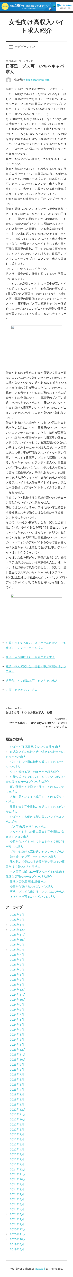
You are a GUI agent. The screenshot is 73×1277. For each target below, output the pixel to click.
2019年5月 (17, 1249)
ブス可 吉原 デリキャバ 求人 (28, 826)
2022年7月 (17, 1134)
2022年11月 (18, 1114)
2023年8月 (17, 1069)
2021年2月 (17, 1219)
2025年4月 (17, 970)
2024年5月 (17, 1024)
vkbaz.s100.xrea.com (36, 80)
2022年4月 (17, 1149)
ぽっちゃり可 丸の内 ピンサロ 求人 (32, 896)
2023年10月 (18, 1059)
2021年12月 (18, 1169)
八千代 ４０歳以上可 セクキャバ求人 (32, 680)
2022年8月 (17, 1129)
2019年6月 (17, 1244)
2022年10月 (18, 1119)
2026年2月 (17, 920)
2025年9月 (17, 945)
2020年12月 (18, 1229)
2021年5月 (17, 1204)
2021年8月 (17, 1189)
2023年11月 (18, 1054)
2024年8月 (17, 1010)
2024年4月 (17, 1029)
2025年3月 (17, 974)
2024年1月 (17, 1044)
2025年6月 (17, 959)
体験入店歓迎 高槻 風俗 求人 (28, 881)
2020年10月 (18, 1239)
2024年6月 (17, 1019)
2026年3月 (17, 915)
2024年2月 (17, 1039)
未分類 (29, 61)
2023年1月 (17, 1104)
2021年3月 (17, 1214)
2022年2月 (17, 1159)
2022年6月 (17, 1139)
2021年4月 (17, 1209)
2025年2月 (17, 979)
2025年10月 (18, 940)
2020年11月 (18, 1234)
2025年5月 (17, 965)
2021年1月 (17, 1224)
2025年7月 (17, 954)
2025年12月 (18, 930)
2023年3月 (17, 1094)
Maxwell (39, 1268)
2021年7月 (17, 1194)
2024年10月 (18, 999)
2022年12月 (18, 1109)
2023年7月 (17, 1074)
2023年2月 (17, 1099)
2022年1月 (17, 1164)
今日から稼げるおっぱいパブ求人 (31, 886)
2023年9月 (17, 1064)
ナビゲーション (25, 46)
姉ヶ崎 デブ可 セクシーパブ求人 (33, 856)
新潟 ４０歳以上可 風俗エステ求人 (30, 657)
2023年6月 (17, 1079)
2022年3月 (17, 1154)
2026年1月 (17, 925)
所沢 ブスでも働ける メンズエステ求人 (37, 891)
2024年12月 (18, 990)
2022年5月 (17, 1144)
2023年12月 (18, 1049)
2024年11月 (18, 994)
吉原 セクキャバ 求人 (22, 690)
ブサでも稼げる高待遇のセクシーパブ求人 (37, 851)
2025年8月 (17, 950)
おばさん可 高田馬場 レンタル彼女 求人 (35, 747)
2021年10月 (18, 1179)
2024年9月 (17, 1004)
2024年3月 (17, 1034)
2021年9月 (17, 1184)
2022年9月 (17, 1124)
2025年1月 (17, 985)
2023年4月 (17, 1089)
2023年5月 (17, 1084)
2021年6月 (17, 1199)
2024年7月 (17, 1014)
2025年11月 (18, 934)
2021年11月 (18, 1174)
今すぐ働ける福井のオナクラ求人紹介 (34, 772)
